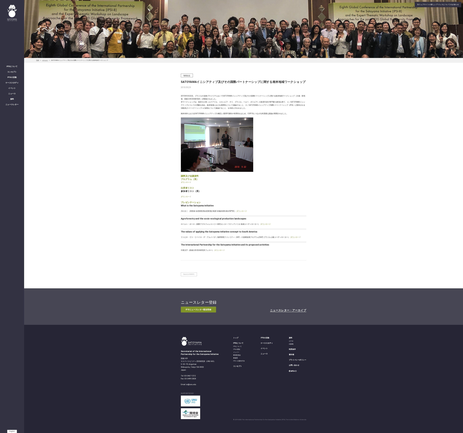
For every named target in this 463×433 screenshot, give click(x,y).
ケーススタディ (12, 83)
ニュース (12, 93)
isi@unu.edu (191, 384)
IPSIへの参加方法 (239, 361)
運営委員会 (237, 355)
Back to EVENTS (188, 274)
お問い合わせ (294, 365)
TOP (37, 60)
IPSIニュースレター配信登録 (198, 309)
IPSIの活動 (12, 77)
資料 (12, 99)
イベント (12, 88)
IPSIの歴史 (236, 349)
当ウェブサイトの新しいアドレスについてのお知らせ (438, 4)
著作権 (291, 354)
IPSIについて (12, 66)
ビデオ (291, 341)
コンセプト (12, 72)
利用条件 (292, 349)
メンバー (236, 352)
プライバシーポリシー (297, 360)
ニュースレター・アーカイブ (288, 310)
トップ (235, 338)
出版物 (291, 344)
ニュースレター (12, 104)
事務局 (235, 358)
